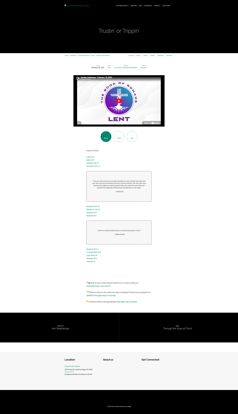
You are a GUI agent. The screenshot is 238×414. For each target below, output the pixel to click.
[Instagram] (123, 398)
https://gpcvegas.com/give (127, 302)
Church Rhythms (83, 55)
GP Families (148, 5)
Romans (143, 67)
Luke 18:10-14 (91, 255)
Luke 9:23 (90, 157)
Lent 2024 (118, 67)
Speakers (160, 55)
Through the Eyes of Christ (177, 328)
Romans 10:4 (91, 258)
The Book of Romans (129, 67)
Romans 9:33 (91, 213)
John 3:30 (90, 160)
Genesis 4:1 (90, 261)
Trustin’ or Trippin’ (103, 55)
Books (153, 55)
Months (169, 55)
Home (66, 55)
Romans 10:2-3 (92, 249)
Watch (106, 138)
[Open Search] (172, 6)
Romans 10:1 (91, 216)
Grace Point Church (72, 366)
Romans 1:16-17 (92, 163)
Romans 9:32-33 (93, 206)
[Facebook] (114, 398)
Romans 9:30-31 (93, 166)
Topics (138, 55)
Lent (92, 55)
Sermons (134, 5)
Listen (119, 138)
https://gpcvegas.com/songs (104, 295)
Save (132, 138)
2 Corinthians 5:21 (93, 252)
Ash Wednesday (60, 328)
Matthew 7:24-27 (93, 209)
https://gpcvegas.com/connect (98, 286)
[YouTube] (119, 398)
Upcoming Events (122, 5)
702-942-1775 (69, 372)
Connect (157, 5)
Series (145, 55)
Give (140, 5)
